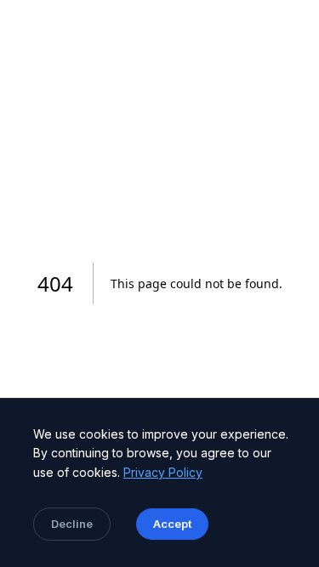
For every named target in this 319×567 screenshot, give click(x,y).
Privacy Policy (162, 472)
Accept (172, 523)
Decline (72, 523)
